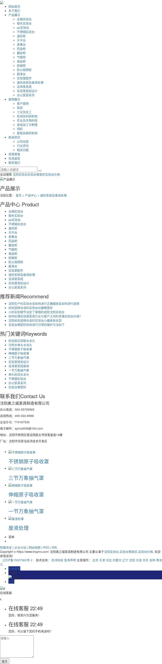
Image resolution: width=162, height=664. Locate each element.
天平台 (21, 40)
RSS (46, 547)
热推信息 (6, 547)
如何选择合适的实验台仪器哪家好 (30, 308)
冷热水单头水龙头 (20, 345)
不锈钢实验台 (26, 32)
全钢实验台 (24, 19)
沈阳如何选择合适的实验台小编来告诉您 (35, 320)
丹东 (145, 560)
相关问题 (23, 150)
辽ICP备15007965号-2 (17, 560)
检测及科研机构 (27, 116)
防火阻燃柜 (24, 70)
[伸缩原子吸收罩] (20, 485)
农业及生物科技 (27, 120)
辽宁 (125, 560)
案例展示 (14, 99)
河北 (109, 560)
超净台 (21, 74)
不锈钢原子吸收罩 (20, 349)
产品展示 (14, 15)
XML (54, 547)
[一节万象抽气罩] (20, 501)
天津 (102, 560)
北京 (95, 560)
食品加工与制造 (27, 124)
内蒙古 (117, 560)
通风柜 (21, 36)
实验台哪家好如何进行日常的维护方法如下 (36, 324)
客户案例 (23, 103)
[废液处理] (16, 518)
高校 (20, 107)
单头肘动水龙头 (18, 374)
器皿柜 (21, 53)
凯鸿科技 (57, 560)
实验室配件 (24, 78)
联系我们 (14, 162)
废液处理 (18, 527)
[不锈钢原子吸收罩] (21, 451)
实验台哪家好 (36, 174)
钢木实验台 (24, 23)
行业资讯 (23, 145)
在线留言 (14, 158)
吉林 (152, 560)
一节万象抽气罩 (18, 370)
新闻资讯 (14, 137)
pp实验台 (23, 27)
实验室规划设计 (27, 91)
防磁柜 (21, 65)
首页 (19, 195)
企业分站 (20, 547)
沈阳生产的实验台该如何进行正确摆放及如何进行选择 (43, 303)
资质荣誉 (14, 154)
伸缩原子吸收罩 (18, 353)
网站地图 (34, 547)
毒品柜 (21, 61)
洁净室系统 (24, 86)
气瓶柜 (21, 57)
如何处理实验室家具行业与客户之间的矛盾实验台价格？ (45, 316)
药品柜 (21, 48)
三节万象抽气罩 (18, 357)
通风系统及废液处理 (30, 82)
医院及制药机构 (27, 133)
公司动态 (23, 141)
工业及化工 (24, 112)
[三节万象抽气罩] (20, 468)
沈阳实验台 (20, 174)
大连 (139, 560)
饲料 (20, 129)
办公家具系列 (26, 95)
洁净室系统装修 (18, 366)
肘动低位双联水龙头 (21, 340)
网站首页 (14, 6)
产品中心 (31, 195)
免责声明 (70, 560)
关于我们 (14, 10)
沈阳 (132, 560)
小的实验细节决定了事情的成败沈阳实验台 (36, 312)
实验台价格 (52, 174)
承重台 (21, 44)
